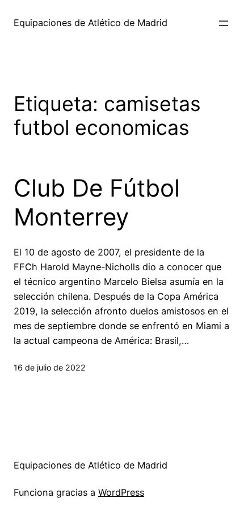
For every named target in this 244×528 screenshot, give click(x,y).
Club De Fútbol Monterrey (97, 202)
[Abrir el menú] (223, 23)
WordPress (121, 492)
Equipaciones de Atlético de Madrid (90, 22)
